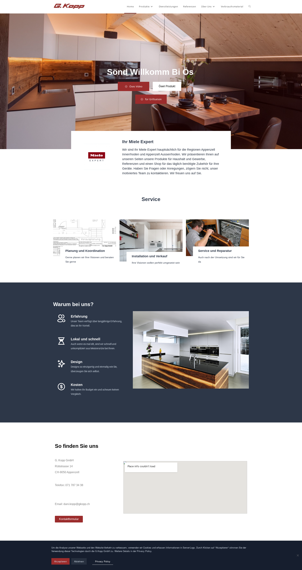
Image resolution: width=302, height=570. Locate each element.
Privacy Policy (102, 561)
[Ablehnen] (297, 555)
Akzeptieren (60, 561)
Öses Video (135, 86)
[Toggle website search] (249, 6)
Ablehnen (79, 561)
